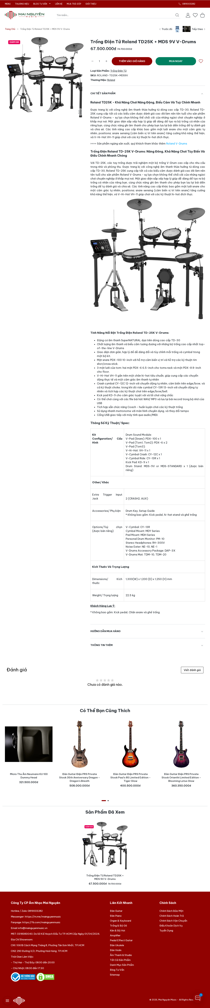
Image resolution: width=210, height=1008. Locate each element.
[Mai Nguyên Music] (24, 15)
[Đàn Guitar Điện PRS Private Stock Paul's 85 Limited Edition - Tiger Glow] (130, 744)
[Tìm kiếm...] (177, 15)
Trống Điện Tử (118, 70)
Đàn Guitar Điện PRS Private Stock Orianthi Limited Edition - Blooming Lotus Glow (181, 777)
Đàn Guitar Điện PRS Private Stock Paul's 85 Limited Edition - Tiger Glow (130, 777)
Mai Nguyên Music (167, 999)
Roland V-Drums (176, 143)
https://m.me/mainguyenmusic (43, 916)
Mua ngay (175, 61)
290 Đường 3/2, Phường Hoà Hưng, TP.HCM (42, 951)
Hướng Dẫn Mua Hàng (105, 631)
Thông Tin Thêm (101, 645)
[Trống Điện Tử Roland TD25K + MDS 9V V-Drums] (105, 845)
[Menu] (7, 1001)
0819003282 (35, 910)
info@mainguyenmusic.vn (32, 928)
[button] (104, 800)
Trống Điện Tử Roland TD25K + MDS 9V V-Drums (105, 877)
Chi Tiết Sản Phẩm (102, 93)
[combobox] (118, 15)
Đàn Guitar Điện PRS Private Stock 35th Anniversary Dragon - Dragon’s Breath (79, 777)
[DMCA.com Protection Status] (45, 976)
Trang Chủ (10, 29)
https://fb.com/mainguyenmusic (41, 922)
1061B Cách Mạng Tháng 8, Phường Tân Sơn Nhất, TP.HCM (50, 945)
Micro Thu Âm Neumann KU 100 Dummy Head (29, 775)
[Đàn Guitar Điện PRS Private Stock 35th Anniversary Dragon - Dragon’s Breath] (79, 744)
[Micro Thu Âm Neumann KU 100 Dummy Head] (28, 744)
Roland (111, 80)
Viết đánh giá (192, 670)
